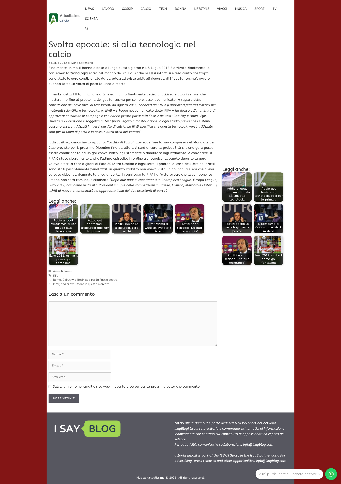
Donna (180, 9)
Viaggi (222, 9)
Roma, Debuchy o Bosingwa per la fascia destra (85, 280)
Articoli (58, 271)
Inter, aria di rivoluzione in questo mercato (81, 284)
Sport (260, 9)
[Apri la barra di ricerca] (86, 29)
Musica (241, 9)
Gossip (127, 9)
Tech (163, 9)
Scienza (91, 19)
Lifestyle (201, 9)
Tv (274, 9)
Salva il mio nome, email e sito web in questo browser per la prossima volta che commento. (127, 386)
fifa (55, 275)
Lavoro (108, 9)
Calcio (146, 9)
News (89, 9)
